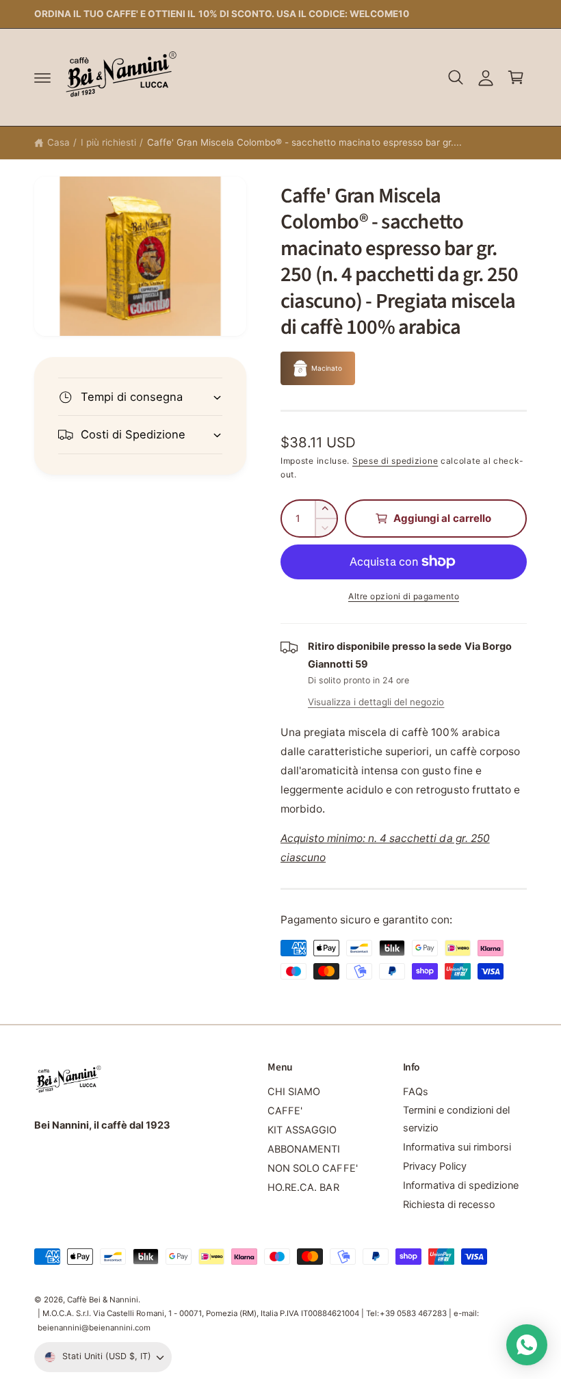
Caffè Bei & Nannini (102, 1299)
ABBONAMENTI (304, 1149)
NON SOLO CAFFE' (312, 1168)
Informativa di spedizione (461, 1185)
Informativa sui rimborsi (457, 1147)
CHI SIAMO (294, 1092)
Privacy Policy (435, 1166)
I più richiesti (108, 142)
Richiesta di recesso (449, 1204)
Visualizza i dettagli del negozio (376, 701)
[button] (42, 77)
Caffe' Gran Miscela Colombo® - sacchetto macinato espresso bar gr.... (304, 142)
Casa (58, 142)
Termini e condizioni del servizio (456, 1119)
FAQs (415, 1092)
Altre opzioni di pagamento (403, 596)
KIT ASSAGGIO (302, 1130)
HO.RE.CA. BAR (303, 1187)
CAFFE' (285, 1111)
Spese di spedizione (395, 461)
